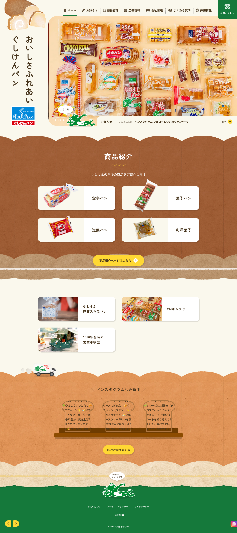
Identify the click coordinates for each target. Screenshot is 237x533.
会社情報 (157, 10)
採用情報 (206, 10)
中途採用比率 (118, 515)
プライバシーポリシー (117, 506)
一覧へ (223, 121)
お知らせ (92, 10)
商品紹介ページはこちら (115, 260)
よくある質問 (182, 10)
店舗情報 (134, 10)
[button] (55, 120)
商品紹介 (112, 10)
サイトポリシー (142, 506)
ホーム (72, 10)
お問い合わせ (94, 506)
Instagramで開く (117, 450)
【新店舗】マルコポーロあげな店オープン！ (159, 122)
